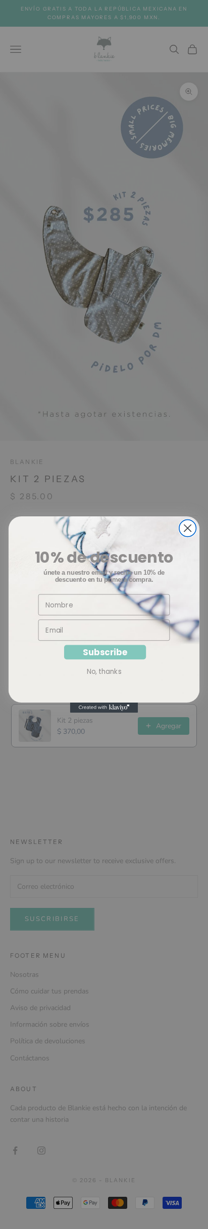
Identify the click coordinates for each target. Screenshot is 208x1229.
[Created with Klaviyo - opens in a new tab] (104, 708)
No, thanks (104, 671)
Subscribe (105, 652)
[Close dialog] (187, 528)
